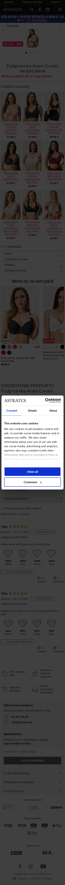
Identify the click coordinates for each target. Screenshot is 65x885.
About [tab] (53, 410)
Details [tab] (32, 410)
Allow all (32, 471)
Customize (30, 482)
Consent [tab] (11, 410)
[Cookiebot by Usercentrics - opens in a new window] (46, 400)
